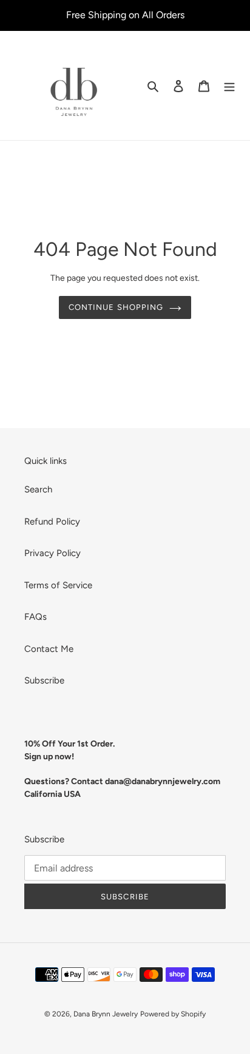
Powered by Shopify (173, 1014)
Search (38, 489)
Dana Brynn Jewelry (105, 1014)
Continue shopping (116, 307)
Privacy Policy (52, 553)
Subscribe (44, 680)
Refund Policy (52, 521)
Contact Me (48, 648)
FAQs (35, 616)
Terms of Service (58, 585)
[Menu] (229, 86)
